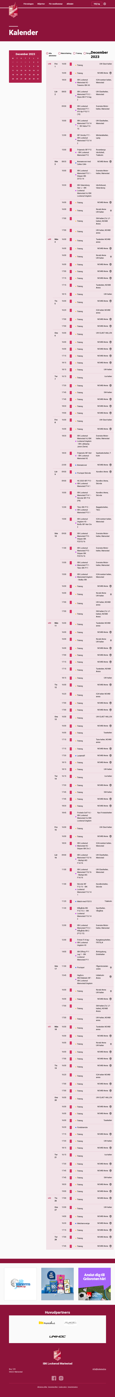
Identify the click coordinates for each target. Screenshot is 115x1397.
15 (29, 70)
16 (33, 70)
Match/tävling (66, 53)
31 (38, 79)
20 (21, 75)
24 (38, 75)
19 (17, 75)
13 (21, 70)
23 (33, 75)
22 (29, 75)
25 (13, 79)
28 (17, 62)
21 (25, 75)
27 (13, 62)
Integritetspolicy (73, 1387)
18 (13, 75)
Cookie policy (63, 1387)
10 (38, 66)
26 (17, 79)
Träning (79, 53)
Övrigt (88, 53)
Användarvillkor (53, 1387)
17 (38, 70)
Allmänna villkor (42, 1387)
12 (17, 70)
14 (25, 70)
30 (25, 62)
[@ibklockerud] (61, 1378)
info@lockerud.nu (99, 1369)
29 (21, 62)
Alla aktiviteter (52, 54)
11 (13, 70)
